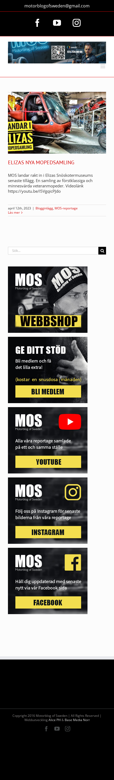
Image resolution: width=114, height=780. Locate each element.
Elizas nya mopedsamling (41, 162)
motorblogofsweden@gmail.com (57, 6)
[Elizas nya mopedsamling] (57, 123)
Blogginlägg (44, 208)
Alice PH (55, 720)
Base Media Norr (77, 720)
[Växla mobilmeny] (103, 66)
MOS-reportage (66, 208)
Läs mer (14, 212)
